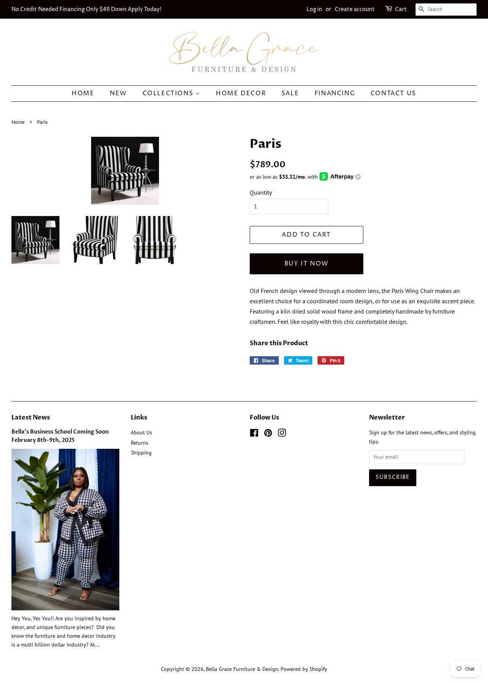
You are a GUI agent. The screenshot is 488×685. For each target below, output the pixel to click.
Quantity (261, 192)
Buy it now (306, 263)
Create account (355, 9)
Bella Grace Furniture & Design (242, 669)
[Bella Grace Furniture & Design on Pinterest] (268, 434)
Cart (401, 9)
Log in (314, 9)
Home (83, 93)
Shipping (141, 452)
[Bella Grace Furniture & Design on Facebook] (254, 434)
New (118, 93)
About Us (141, 432)
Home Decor (241, 93)
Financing (335, 93)
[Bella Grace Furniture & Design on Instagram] (282, 434)
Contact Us (393, 93)
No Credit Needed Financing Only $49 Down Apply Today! (86, 9)
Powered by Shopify (304, 669)
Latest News (30, 417)
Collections (169, 93)
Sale (290, 93)
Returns (139, 442)
